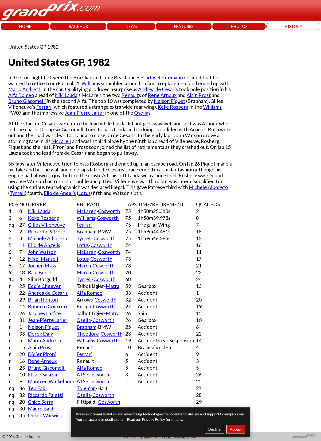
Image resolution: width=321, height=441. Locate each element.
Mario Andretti (25, 89)
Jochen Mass (42, 265)
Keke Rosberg (173, 107)
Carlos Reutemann (162, 77)
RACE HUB (78, 26)
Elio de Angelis (60, 193)
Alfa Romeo (21, 95)
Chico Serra (40, 402)
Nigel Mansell (43, 259)
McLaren (61, 141)
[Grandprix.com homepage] (304, 436)
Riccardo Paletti (45, 395)
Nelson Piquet (169, 101)
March (84, 265)
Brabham (86, 231)
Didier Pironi (42, 354)
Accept (236, 429)
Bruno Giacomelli (27, 101)
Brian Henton (43, 299)
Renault (130, 95)
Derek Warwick (45, 415)
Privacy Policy (153, 419)
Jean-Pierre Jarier (84, 113)
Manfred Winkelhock (51, 381)
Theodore (88, 334)
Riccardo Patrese (46, 231)
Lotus (84, 193)
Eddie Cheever (44, 286)
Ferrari (43, 107)
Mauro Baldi (41, 408)
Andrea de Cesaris (158, 89)
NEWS (131, 26)
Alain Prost (199, 95)
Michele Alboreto (208, 187)
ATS (81, 374)
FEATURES (183, 26)
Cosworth (109, 211)
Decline (214, 429)
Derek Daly (40, 334)
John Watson (42, 252)
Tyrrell (17, 193)
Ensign (84, 306)
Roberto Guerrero (48, 306)
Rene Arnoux (162, 95)
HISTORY (293, 26)
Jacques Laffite (44, 313)
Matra (112, 286)
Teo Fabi (37, 388)
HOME (25, 26)
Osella (141, 113)
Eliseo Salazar (43, 374)
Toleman (86, 388)
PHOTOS (239, 26)
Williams (91, 83)
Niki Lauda (66, 95)
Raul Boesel (41, 272)
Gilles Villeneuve (46, 225)
